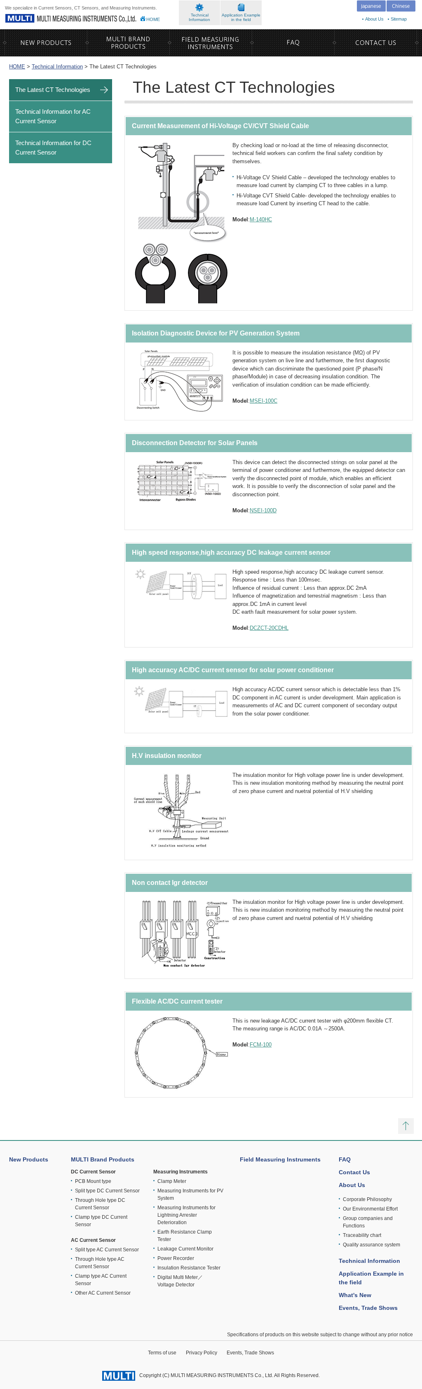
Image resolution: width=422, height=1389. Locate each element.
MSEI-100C (263, 401)
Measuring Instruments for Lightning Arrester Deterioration (186, 1215)
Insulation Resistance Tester (188, 1268)
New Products (28, 1159)
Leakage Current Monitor (185, 1249)
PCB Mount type (93, 1181)
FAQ (345, 1159)
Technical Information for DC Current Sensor (53, 147)
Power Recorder (175, 1258)
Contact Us (354, 1172)
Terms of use (162, 1353)
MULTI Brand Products (102, 1159)
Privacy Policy (201, 1353)
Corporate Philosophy (367, 1199)
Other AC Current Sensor (103, 1293)
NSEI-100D (263, 510)
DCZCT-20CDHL (269, 628)
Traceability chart (362, 1235)
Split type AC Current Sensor (107, 1250)
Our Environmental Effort (370, 1209)
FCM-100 (261, 1045)
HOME (153, 19)
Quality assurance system (371, 1245)
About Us (374, 18)
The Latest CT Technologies (52, 89)
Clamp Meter (171, 1181)
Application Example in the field (371, 1278)
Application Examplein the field (241, 17)
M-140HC (261, 219)
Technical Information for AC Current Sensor (53, 116)
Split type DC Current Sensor (107, 1191)
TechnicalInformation (199, 17)
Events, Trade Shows (368, 1308)
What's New (355, 1295)
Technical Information (57, 66)
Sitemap (399, 18)
